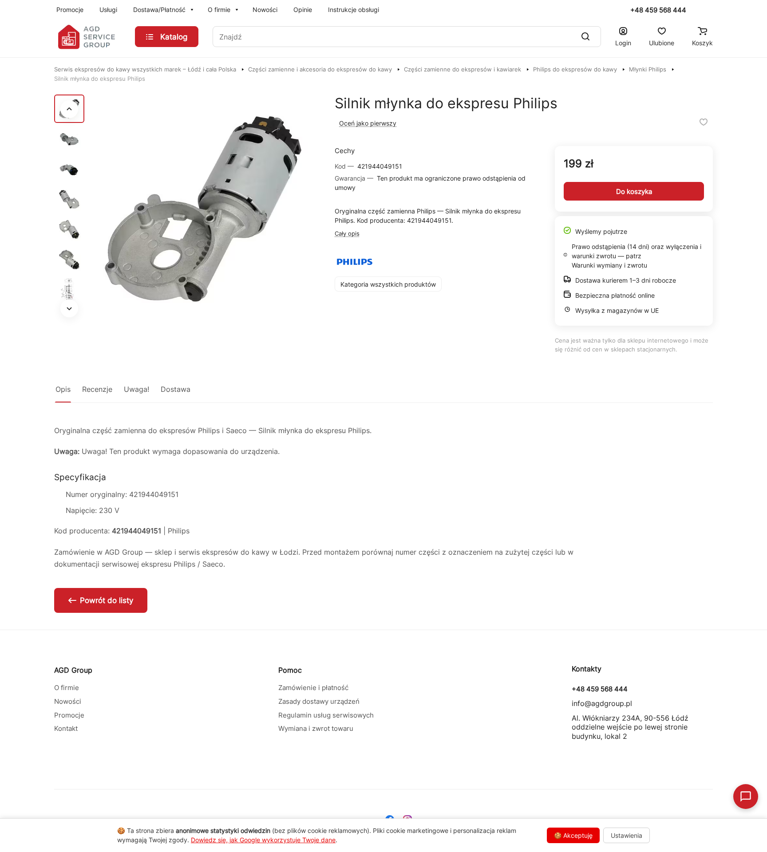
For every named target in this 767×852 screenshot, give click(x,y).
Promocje (69, 715)
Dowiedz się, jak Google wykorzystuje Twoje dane (263, 840)
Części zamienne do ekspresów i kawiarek (462, 69)
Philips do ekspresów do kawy (575, 69)
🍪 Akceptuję (573, 835)
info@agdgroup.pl (602, 703)
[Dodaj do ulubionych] (703, 122)
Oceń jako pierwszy (367, 123)
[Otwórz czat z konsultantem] (745, 796)
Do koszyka (634, 191)
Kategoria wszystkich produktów (388, 284)
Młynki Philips (647, 69)
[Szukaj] (585, 36)
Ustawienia (626, 835)
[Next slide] (69, 308)
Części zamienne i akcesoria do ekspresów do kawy (320, 69)
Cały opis (347, 233)
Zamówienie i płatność (313, 687)
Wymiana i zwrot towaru (315, 728)
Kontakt (66, 728)
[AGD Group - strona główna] (87, 37)
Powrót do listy (106, 600)
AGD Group (73, 670)
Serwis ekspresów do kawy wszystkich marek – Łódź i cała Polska (145, 69)
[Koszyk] (702, 31)
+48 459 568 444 (658, 10)
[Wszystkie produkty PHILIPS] (355, 261)
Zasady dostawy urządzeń (319, 701)
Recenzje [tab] (97, 389)
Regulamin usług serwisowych (326, 715)
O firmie (66, 687)
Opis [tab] (63, 389)
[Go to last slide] (69, 109)
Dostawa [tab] (175, 389)
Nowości (67, 701)
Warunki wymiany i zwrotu (609, 265)
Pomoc (290, 670)
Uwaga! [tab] (136, 389)
